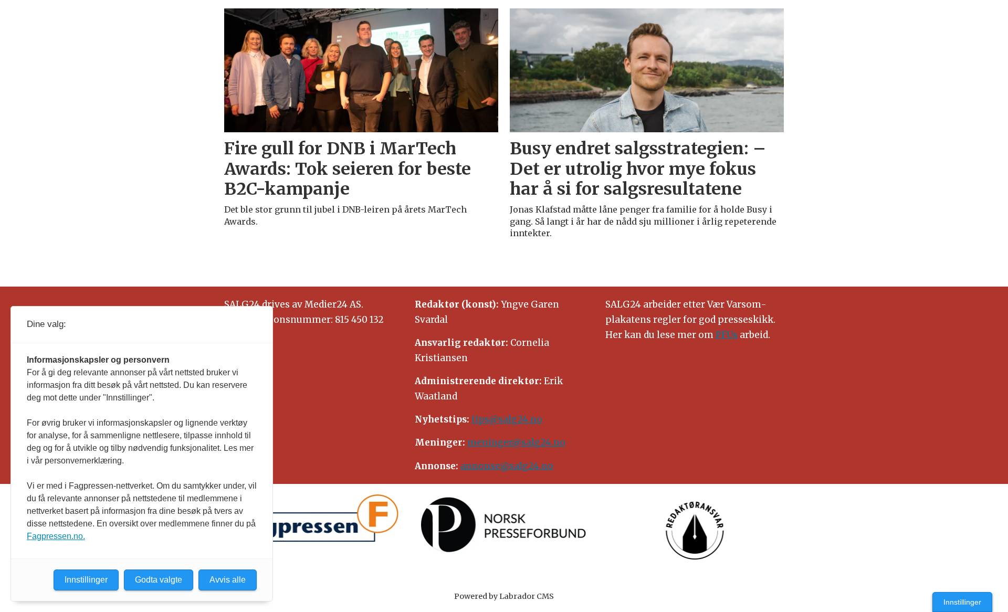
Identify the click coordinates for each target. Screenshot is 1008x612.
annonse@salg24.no (506, 466)
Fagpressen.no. (56, 536)
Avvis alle (227, 579)
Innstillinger (962, 602)
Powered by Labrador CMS (504, 596)
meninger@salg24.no (516, 442)
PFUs (727, 335)
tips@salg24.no (506, 419)
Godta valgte (158, 579)
